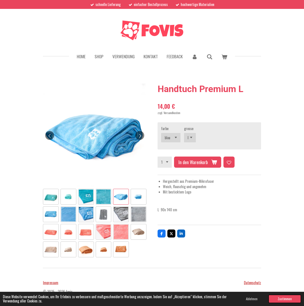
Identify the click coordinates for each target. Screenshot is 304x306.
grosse (188, 128)
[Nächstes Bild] (139, 135)
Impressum (50, 282)
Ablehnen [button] (251, 298)
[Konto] (194, 56)
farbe (164, 128)
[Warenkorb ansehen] (224, 56)
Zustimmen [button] (285, 298)
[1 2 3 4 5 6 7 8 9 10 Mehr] (165, 162)
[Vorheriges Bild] (49, 135)
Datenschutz (252, 282)
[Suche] (209, 56)
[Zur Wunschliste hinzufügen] (229, 162)
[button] (51, 197)
